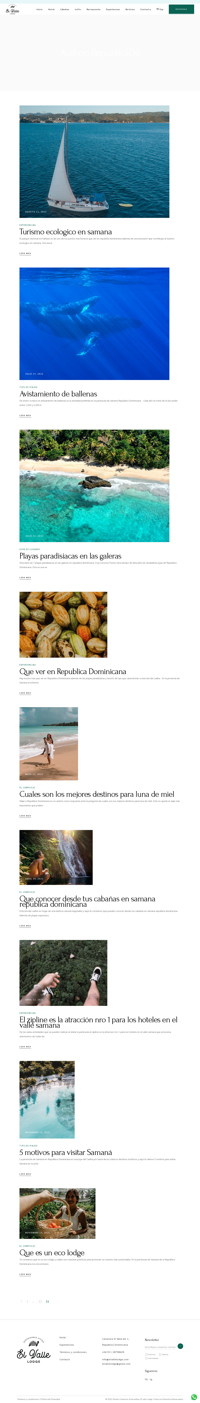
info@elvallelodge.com (115, 1359)
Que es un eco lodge (51, 1252)
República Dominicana (115, 1344)
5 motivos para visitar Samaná (65, 1152)
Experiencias (27, 225)
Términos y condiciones (73, 1352)
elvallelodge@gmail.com (116, 1363)
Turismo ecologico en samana (65, 231)
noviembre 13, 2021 (37, 1132)
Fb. (147, 1379)
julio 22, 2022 (34, 535)
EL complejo (27, 787)
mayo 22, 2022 (34, 774)
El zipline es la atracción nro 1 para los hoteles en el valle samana (98, 1022)
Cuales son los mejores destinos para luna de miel (96, 794)
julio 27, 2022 (34, 373)
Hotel (63, 1337)
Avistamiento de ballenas (58, 393)
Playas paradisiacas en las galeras (70, 556)
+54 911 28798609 (113, 1352)
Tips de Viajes (28, 387)
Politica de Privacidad (50, 1399)
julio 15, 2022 (34, 651)
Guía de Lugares (29, 549)
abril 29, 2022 (34, 878)
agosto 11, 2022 (36, 211)
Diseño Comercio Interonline (126, 1399)
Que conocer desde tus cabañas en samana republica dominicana (87, 901)
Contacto (65, 1359)
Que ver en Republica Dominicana (72, 671)
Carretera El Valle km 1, (115, 1338)
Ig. (151, 1379)
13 (40, 1301)
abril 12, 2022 (34, 999)
